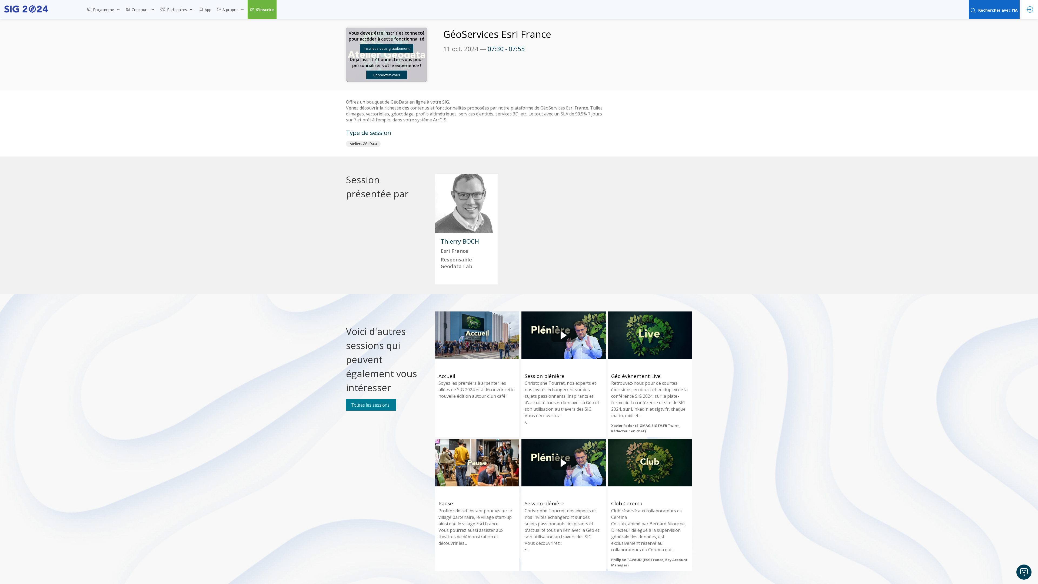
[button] (262, 9)
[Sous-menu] (118, 9)
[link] (104, 9)
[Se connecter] (1030, 9)
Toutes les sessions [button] (370, 405)
